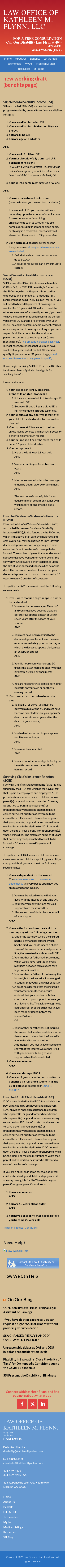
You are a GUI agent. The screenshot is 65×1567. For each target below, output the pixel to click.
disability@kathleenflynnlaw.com (23, 1451)
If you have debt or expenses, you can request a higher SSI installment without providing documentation (30, 1324)
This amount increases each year (40, 341)
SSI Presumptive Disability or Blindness (29, 1375)
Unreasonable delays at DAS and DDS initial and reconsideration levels (28, 1350)
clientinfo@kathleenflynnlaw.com (23, 1463)
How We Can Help (20, 1276)
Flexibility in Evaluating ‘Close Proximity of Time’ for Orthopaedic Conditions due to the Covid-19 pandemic (32, 1364)
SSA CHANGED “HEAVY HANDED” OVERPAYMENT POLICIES (26, 1338)
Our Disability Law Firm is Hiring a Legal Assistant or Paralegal (29, 1310)
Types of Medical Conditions (20, 1227)
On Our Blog (20, 1299)
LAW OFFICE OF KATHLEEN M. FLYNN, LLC (30, 1427)
